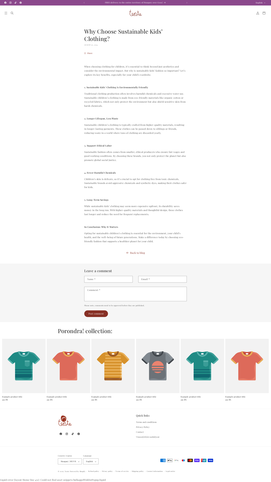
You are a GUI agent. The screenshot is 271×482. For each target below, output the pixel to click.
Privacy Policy (142, 427)
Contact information (155, 471)
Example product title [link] (12, 396)
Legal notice (170, 471)
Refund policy (93, 471)
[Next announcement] (187, 2)
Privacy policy (107, 471)
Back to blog (137, 252)
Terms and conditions (146, 422)
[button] (6, 13)
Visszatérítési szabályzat (147, 437)
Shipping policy (138, 471)
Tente (67, 471)
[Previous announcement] (84, 2)
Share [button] (90, 53)
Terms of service (122, 471)
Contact (140, 432)
